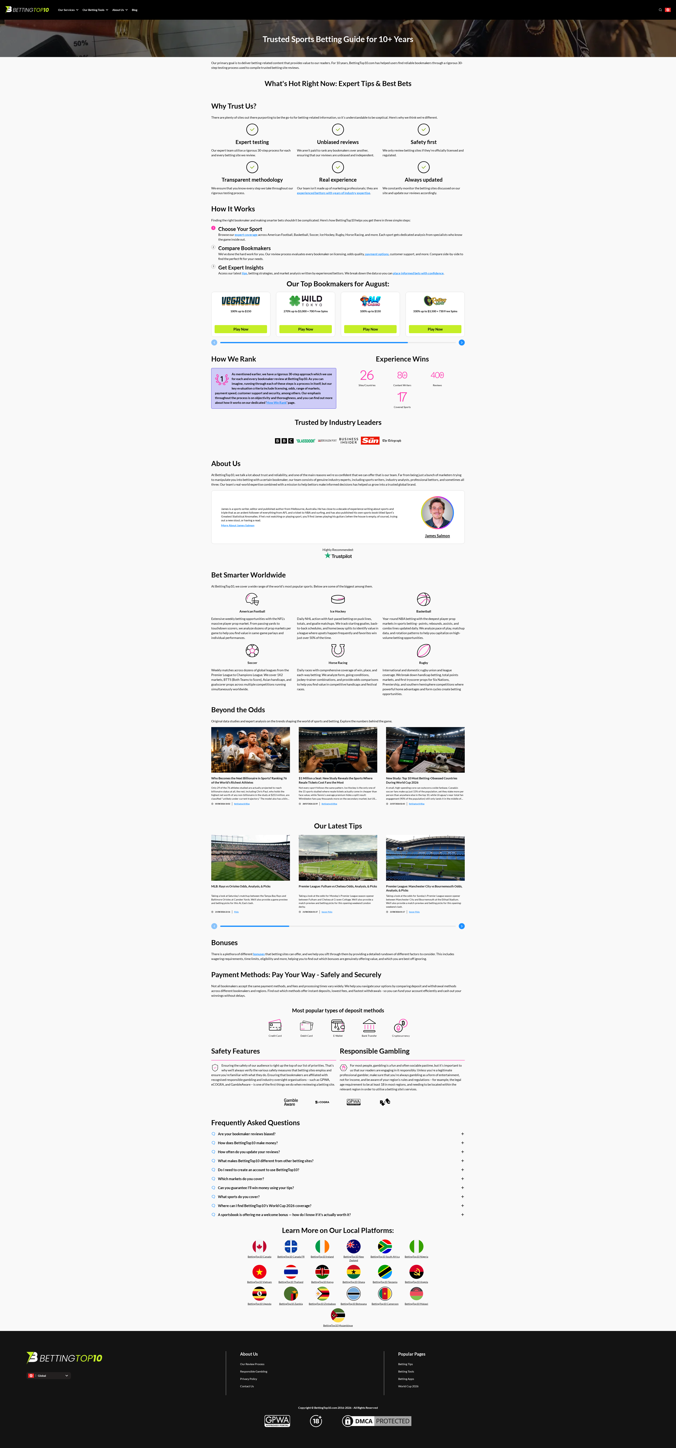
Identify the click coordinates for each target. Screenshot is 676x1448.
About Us (249, 1353)
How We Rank (277, 402)
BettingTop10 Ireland (322, 1256)
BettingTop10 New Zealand (353, 1258)
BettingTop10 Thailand (290, 1281)
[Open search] (660, 10)
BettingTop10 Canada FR (291, 1256)
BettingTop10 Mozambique (338, 1325)
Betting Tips (405, 1364)
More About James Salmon (237, 525)
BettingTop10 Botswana (354, 1303)
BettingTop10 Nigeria (416, 1256)
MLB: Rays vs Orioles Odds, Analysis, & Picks (240, 886)
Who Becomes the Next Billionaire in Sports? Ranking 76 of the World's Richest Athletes (249, 780)
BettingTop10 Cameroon (385, 1303)
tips (244, 273)
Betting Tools (406, 1371)
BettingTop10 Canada (259, 1256)
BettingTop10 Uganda (259, 1303)
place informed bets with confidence (418, 273)
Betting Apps (406, 1378)
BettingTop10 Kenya (322, 1281)
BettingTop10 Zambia (291, 1303)
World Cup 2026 (408, 1386)
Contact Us (247, 1386)
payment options (377, 254)
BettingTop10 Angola (416, 1281)
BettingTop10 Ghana (354, 1281)
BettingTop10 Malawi (416, 1303)
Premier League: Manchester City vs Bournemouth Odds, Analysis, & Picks (424, 888)
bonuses (259, 954)
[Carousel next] (462, 342)
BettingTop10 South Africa (385, 1256)
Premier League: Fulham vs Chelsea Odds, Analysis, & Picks (338, 886)
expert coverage (246, 235)
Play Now (240, 329)
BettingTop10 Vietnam (259, 1281)
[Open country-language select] (668, 10)
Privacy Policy (248, 1378)
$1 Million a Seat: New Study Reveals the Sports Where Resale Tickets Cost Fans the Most (336, 780)
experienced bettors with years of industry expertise (333, 193)
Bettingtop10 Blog (242, 804)
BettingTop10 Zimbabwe (322, 1303)
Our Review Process (252, 1364)
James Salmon (437, 535)
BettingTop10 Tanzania (385, 1281)
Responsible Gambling (253, 1371)
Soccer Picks (327, 912)
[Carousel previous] (214, 342)
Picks (236, 912)
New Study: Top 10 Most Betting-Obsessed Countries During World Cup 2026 (421, 780)
